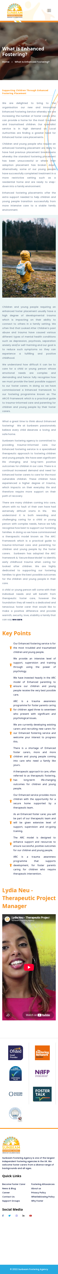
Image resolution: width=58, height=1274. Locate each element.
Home (5, 62)
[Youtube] (30, 1216)
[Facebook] (3, 1216)
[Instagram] (17, 1216)
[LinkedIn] (23, 1216)
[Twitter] (9, 1216)
